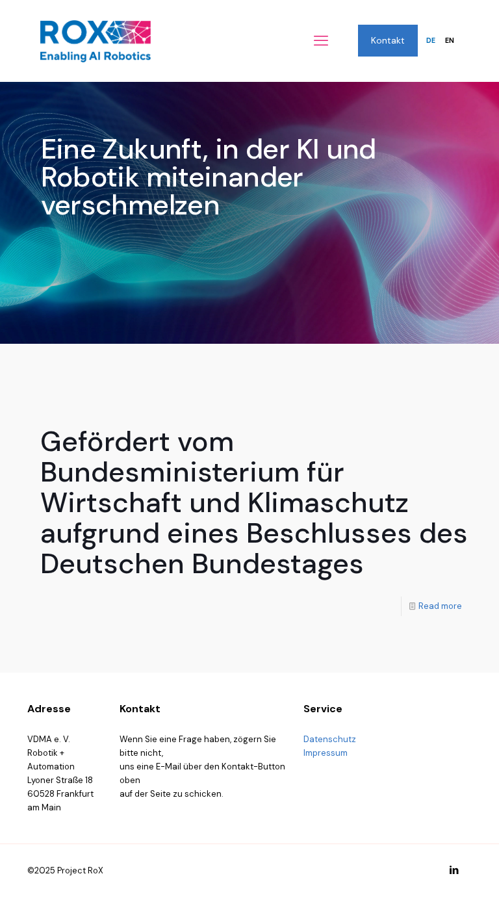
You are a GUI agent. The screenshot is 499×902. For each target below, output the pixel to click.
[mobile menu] (321, 41)
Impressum (325, 752)
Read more (440, 606)
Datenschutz (329, 739)
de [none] (430, 40)
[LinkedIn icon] (454, 870)
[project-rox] (95, 40)
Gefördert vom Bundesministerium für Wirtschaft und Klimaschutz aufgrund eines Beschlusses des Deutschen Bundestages (254, 502)
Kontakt (388, 40)
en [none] (449, 40)
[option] (449, 41)
